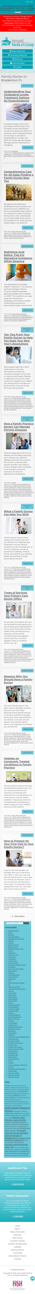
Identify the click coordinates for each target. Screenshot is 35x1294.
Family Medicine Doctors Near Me (18, 576)
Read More (28, 147)
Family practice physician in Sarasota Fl (21, 405)
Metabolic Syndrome (15, 1027)
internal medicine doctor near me (18, 822)
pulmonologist (23, 1155)
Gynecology (12, 993)
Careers (17, 1247)
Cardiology (11, 953)
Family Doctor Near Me (24, 401)
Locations (17, 1253)
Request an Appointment (18, 51)
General (13, 482)
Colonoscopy (12, 961)
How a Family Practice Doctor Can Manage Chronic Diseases (18, 426)
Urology (11, 1067)
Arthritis (11, 941)
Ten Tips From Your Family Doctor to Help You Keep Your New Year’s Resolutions (18, 339)
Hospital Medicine (14, 1005)
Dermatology (12, 971)
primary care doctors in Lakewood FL (17, 1124)
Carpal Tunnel (13, 955)
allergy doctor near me (18, 1087)
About (17, 1229)
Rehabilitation (13, 1053)
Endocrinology (13, 977)
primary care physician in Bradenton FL (20, 236)
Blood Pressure (13, 945)
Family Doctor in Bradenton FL (21, 233)
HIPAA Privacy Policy (17, 1256)
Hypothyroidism (13, 1011)
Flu (9, 985)
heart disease (8, 156)
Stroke (10, 1061)
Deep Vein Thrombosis (15, 969)
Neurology (12, 1031)
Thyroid (10, 1063)
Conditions (11, 967)
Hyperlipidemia (13, 1007)
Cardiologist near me (18, 153)
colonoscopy (10, 1095)
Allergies (11, 935)
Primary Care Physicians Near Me (14, 238)
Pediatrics (11, 1035)
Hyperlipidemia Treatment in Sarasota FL (19, 1103)
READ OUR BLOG (18, 1184)
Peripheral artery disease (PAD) (18, 1037)
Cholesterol (14, 151)
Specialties (17, 1238)
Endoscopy (12, 979)
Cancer (10, 951)
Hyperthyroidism (14, 1009)
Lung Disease (12, 1023)
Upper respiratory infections (17, 1065)
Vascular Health (13, 1073)
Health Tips (12, 995)
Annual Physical (13, 937)
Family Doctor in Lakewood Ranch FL (15, 400)
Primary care (12, 1045)
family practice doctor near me (13, 235)
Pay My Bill (18, 67)
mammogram (12, 1025)
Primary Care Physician (13, 741)
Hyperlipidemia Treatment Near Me (13, 1105)
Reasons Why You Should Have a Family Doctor (18, 679)
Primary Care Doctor (17, 649)
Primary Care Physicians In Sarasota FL (17, 1150)
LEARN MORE (18, 12)
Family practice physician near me (14, 406)
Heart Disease (12, 999)
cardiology (14, 1093)
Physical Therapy (14, 1041)
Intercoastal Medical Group (23, 820)
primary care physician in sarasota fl (17, 1139)
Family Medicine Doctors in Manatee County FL (18, 573)
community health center (17, 965)
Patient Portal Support (19, 63)
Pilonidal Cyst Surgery (15, 1043)
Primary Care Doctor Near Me (16, 1122)
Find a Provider (17, 1232)
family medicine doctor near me (13, 656)
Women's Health (13, 1077)
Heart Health (12, 1001)
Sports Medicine (13, 1059)
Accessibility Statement (18, 1269)
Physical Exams (13, 1039)
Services (17, 1235)
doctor (17, 1095)
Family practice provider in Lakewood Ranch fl (18, 407)
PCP (10, 1117)
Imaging (11, 1013)
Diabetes (11, 973)
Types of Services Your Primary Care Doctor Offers (16, 595)
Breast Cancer (13, 947)
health (22, 1101)
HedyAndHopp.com (20, 1289)
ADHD (10, 933)
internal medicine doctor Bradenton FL (19, 319)
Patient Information (17, 1244)
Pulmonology (13, 1051)
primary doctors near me (12, 1155)
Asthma (10, 943)
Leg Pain (11, 1021)
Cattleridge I (9, 23)
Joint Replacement (14, 1017)
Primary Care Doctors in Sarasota (14, 1126)
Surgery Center (17, 1241)
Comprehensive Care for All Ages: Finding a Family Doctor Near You (18, 176)
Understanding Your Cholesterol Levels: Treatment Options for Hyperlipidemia (17, 96)
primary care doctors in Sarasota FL (23, 659)
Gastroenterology (14, 987)
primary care (18, 1117)
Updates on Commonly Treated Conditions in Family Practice (17, 763)
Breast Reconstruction (16, 949)
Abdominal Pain (13, 931)
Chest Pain (11, 957)
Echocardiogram (13, 975)
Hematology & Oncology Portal (19, 55)
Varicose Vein (12, 1071)
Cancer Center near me (12, 1091)
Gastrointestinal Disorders (19, 314)
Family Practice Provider (18, 231)
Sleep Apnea (12, 1057)
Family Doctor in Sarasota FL (22, 154)
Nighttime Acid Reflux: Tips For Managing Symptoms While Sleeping (18, 256)
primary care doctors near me (12, 661)
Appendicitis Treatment (16, 939)
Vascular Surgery (14, 1075)
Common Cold (13, 963)
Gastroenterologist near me (12, 317)
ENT (9, 981)
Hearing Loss (12, 997)
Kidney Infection (13, 1019)
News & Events (17, 1250)
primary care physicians (19, 1147)
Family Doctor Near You (11, 403)
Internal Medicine (14, 1015)
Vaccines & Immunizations (17, 1069)
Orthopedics (12, 1033)
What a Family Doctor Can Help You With (18, 513)
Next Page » (20, 916)
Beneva (23, 30)
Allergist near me (14, 1085)
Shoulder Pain (13, 1055)
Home (17, 1226)
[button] (32, 1278)
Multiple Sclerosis (14, 1029)
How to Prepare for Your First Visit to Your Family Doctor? (19, 844)
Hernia (10, 1003)
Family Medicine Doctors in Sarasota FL (15, 575)
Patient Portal (18, 59)
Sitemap (17, 1259)
